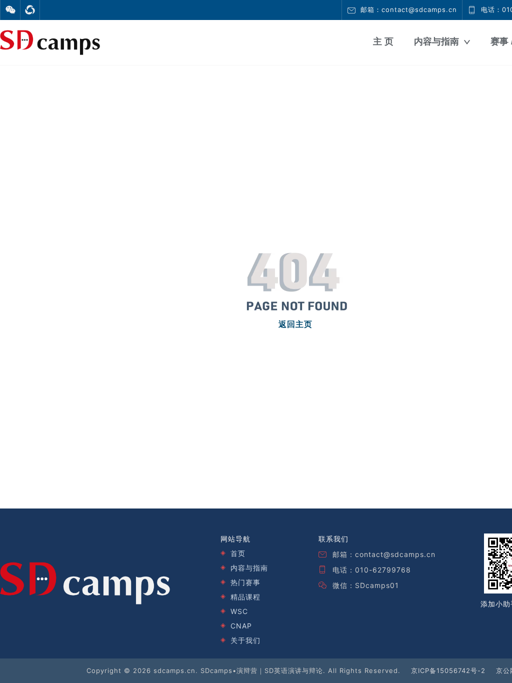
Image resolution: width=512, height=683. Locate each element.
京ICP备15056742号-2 (448, 670)
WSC (239, 611)
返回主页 (295, 324)
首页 (238, 553)
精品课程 (245, 596)
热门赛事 (245, 582)
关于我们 (245, 640)
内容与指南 (436, 41)
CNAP (241, 626)
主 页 (383, 41)
